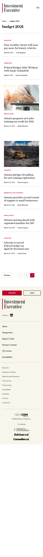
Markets (7, 170)
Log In (32, 293)
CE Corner (7, 351)
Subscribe (12, 293)
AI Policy (5, 398)
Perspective (7, 332)
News (4, 326)
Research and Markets (13, 193)
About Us (5, 368)
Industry (7, 40)
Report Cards (8, 339)
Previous (7, 275)
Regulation (9, 114)
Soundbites (7, 357)
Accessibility (6, 390)
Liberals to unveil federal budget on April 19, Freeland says (16, 245)
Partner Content (9, 345)
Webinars (8, 63)
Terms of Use (6, 381)
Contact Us (6, 403)
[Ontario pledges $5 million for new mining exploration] (21, 154)
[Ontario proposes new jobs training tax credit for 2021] (21, 98)
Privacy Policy (7, 385)
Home (4, 21)
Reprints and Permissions (10, 377)
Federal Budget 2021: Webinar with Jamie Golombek (21, 69)
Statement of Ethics (9, 372)
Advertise (5, 394)
